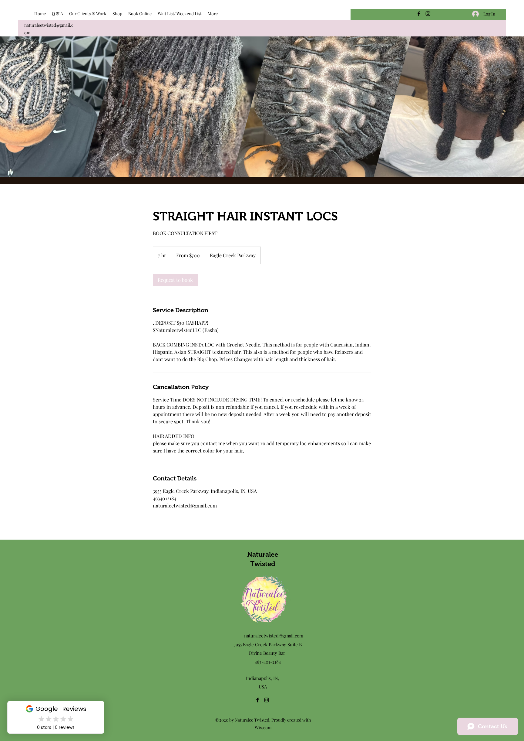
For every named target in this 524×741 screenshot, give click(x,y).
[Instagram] (428, 14)
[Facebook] (419, 14)
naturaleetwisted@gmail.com (273, 636)
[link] (175, 280)
